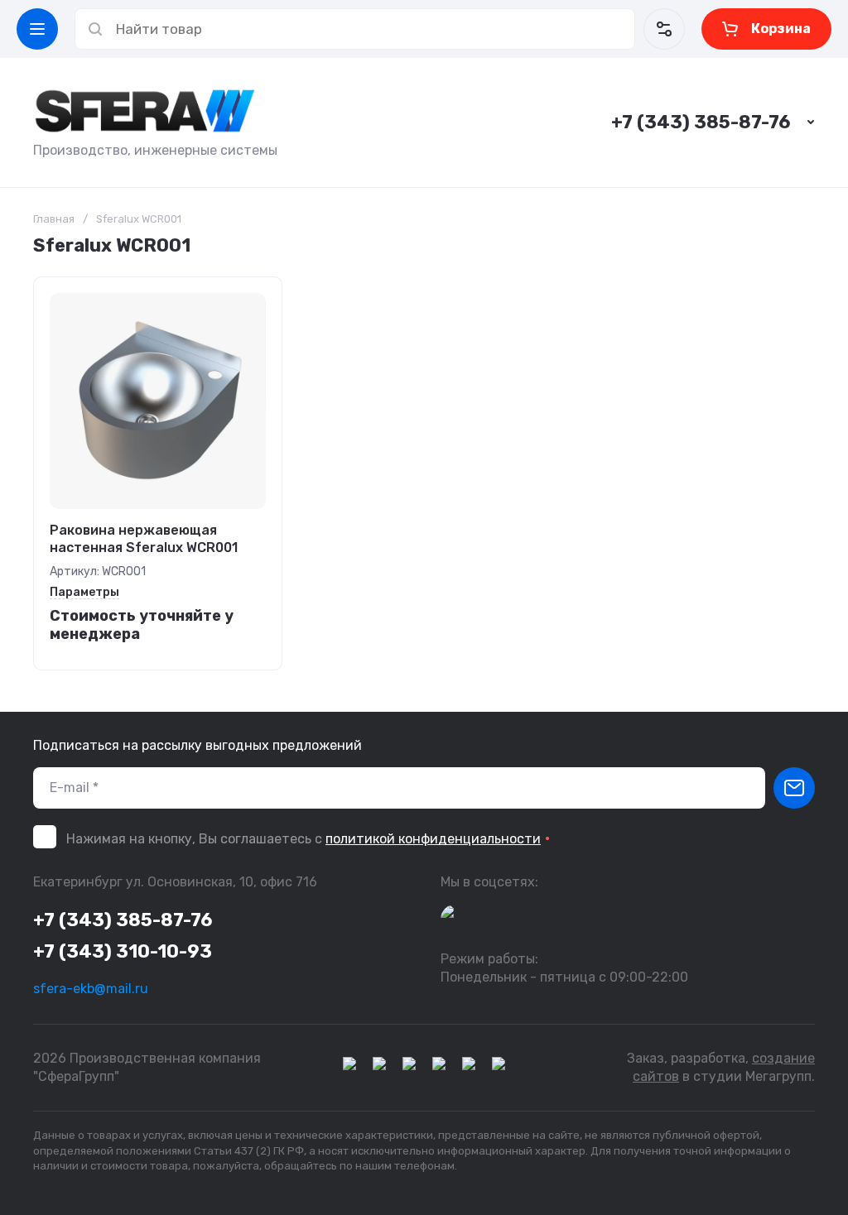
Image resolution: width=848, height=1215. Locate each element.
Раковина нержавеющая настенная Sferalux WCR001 (144, 538)
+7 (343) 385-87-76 (700, 122)
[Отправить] (794, 788)
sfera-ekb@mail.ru (90, 988)
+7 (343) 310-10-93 (122, 951)
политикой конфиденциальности (433, 839)
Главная (54, 219)
